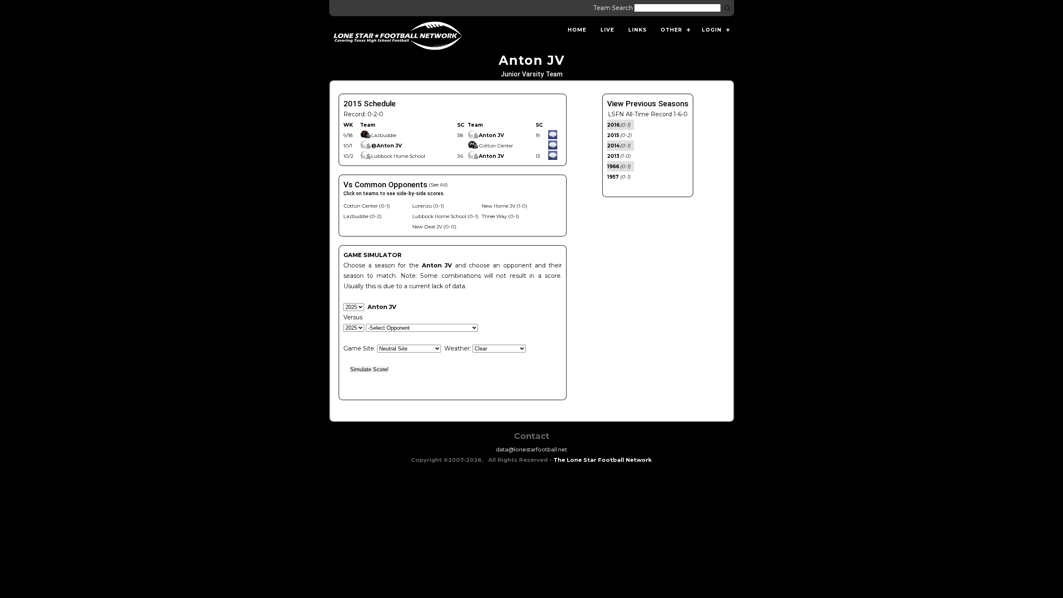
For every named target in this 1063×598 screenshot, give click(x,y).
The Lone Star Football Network (603, 459)
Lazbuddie (383, 135)
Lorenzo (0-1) (428, 206)
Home (577, 30)
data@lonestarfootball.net (531, 449)
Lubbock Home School (398, 156)
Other (671, 30)
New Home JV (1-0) (504, 206)
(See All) (438, 184)
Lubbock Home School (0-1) (445, 216)
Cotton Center (496, 145)
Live (607, 30)
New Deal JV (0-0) (434, 226)
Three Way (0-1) (500, 216)
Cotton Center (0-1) (366, 206)
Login (712, 30)
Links (637, 30)
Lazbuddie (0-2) (362, 216)
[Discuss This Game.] (552, 135)
